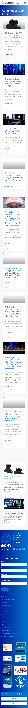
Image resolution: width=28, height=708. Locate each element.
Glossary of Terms (6, 627)
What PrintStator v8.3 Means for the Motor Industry (13, 131)
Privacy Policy (5, 630)
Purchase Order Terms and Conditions (11, 633)
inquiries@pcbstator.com (20, 545)
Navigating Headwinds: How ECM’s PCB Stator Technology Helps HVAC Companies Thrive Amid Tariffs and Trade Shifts (13, 218)
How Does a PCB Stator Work (12, 511)
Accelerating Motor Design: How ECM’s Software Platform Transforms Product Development (13, 273)
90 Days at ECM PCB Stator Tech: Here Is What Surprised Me (13, 35)
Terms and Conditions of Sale (9, 636)
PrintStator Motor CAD (7, 605)
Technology (4, 596)
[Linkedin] (20, 548)
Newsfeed (4, 618)
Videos (3, 624)
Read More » (9, 54)
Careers (3, 615)
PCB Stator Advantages (7, 599)
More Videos (8, 523)
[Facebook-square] (14, 548)
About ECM (4, 612)
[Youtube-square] (23, 548)
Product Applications (7, 609)
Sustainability (4, 602)
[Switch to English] (18, 4)
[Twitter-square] (17, 548)
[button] (25, 3)
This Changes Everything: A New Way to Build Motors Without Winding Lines (13, 177)
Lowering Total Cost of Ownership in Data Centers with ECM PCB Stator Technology (13, 416)
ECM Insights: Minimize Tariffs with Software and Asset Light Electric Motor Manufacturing (13, 311)
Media (2, 621)
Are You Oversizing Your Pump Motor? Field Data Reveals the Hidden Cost (12, 476)
